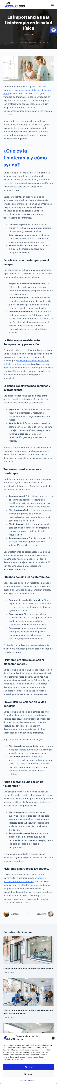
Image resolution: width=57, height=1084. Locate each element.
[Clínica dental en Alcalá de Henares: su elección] (28, 950)
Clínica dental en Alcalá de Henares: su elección (28, 968)
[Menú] (52, 4)
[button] (53, 30)
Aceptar (28, 1067)
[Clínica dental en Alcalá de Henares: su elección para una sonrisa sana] (28, 992)
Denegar (28, 1074)
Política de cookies (27, 1080)
